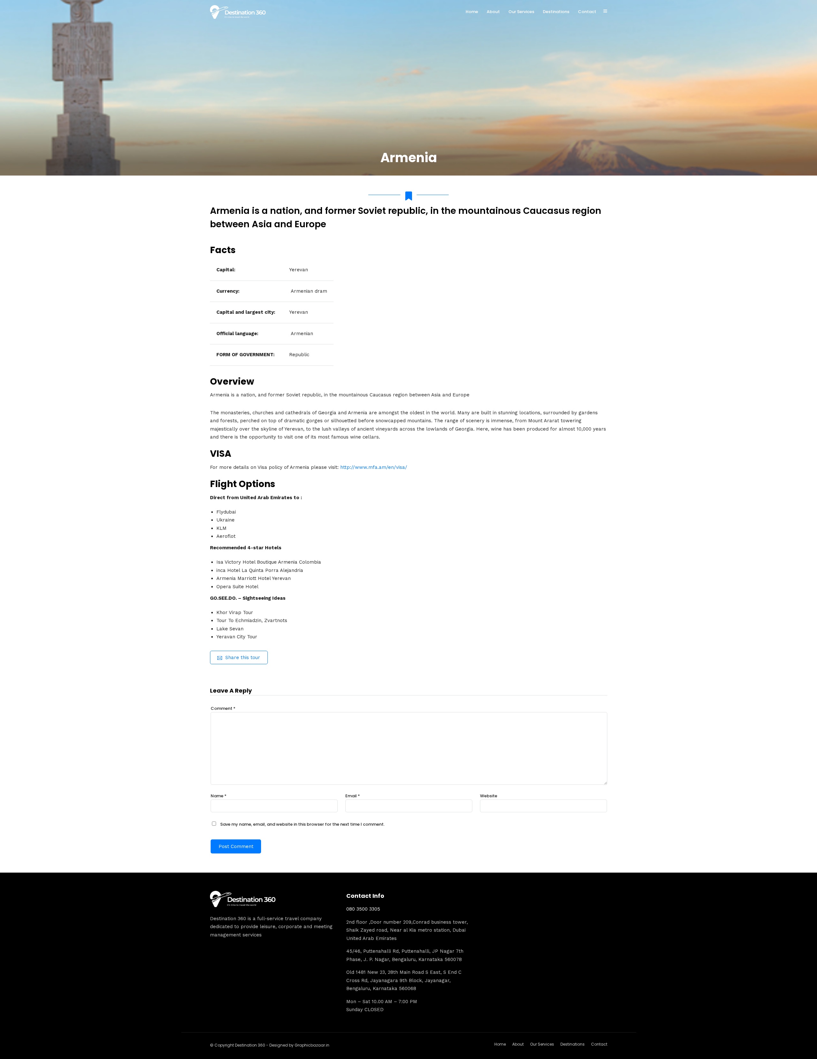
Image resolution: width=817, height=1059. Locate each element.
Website (488, 796)
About (493, 12)
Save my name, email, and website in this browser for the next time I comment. (302, 824)
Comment (223, 708)
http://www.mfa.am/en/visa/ (373, 467)
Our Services (521, 12)
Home (472, 12)
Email (352, 796)
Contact (587, 12)
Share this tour (242, 657)
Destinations (556, 12)
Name (219, 796)
